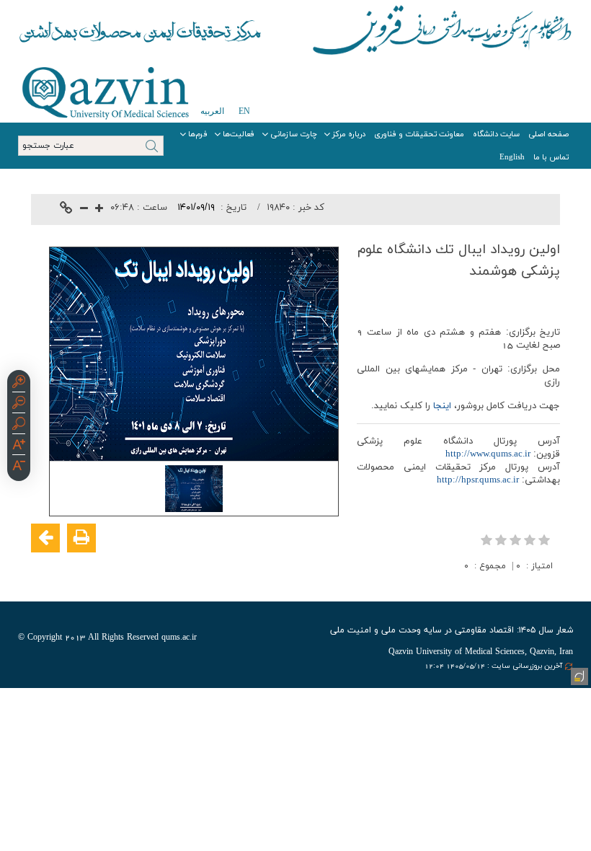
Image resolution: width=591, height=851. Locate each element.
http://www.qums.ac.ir (487, 454)
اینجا (442, 406)
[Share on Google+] (525, 585)
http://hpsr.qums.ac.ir (478, 480)
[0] (517, 540)
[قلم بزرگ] (18, 446)
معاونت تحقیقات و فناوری (419, 134)
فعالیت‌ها (239, 134)
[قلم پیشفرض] (18, 467)
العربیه (212, 111)
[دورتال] (578, 675)
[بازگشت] (45, 538)
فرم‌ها (198, 134)
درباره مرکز (348, 134)
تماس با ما (551, 157)
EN (244, 111)
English (512, 157)
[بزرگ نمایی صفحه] (18, 383)
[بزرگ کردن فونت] (99, 209)
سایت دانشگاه (496, 134)
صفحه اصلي (548, 134)
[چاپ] (81, 538)
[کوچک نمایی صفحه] (18, 404)
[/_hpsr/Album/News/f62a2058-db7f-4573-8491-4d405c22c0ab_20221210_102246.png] (193, 487)
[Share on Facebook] (547, 585)
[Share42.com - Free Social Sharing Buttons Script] (460, 585)
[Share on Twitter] (482, 585)
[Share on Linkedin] (503, 585)
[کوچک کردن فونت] (84, 209)
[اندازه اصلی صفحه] (18, 425)
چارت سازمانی (293, 134)
